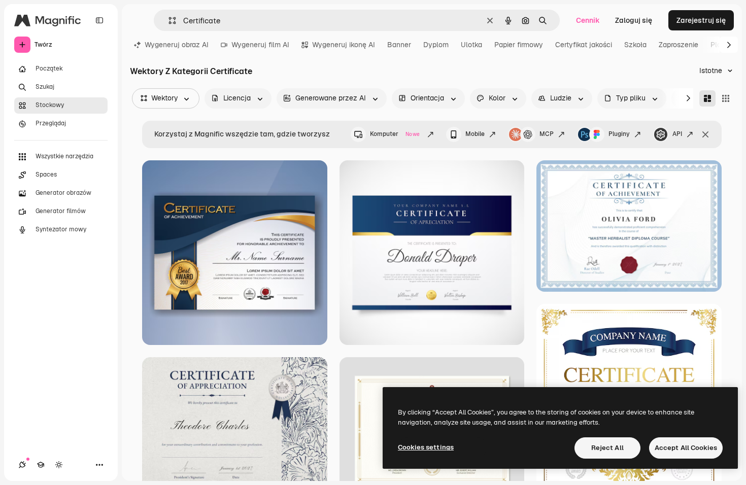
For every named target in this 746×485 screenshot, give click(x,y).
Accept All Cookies (686, 447)
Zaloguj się (633, 20)
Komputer (395, 134)
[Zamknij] (705, 134)
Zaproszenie (678, 44)
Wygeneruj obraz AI (177, 44)
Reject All (607, 447)
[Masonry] (707, 98)
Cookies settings (426, 447)
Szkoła (635, 44)
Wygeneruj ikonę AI (343, 44)
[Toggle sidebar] (99, 20)
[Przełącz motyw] (59, 465)
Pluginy (619, 134)
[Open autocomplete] (168, 20)
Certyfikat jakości (583, 44)
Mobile (475, 134)
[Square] (726, 98)
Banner (399, 44)
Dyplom (436, 44)
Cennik (588, 20)
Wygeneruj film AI (260, 44)
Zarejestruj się (701, 20)
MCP (546, 134)
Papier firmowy (518, 44)
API (677, 134)
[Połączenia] (22, 465)
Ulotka (471, 44)
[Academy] (40, 465)
